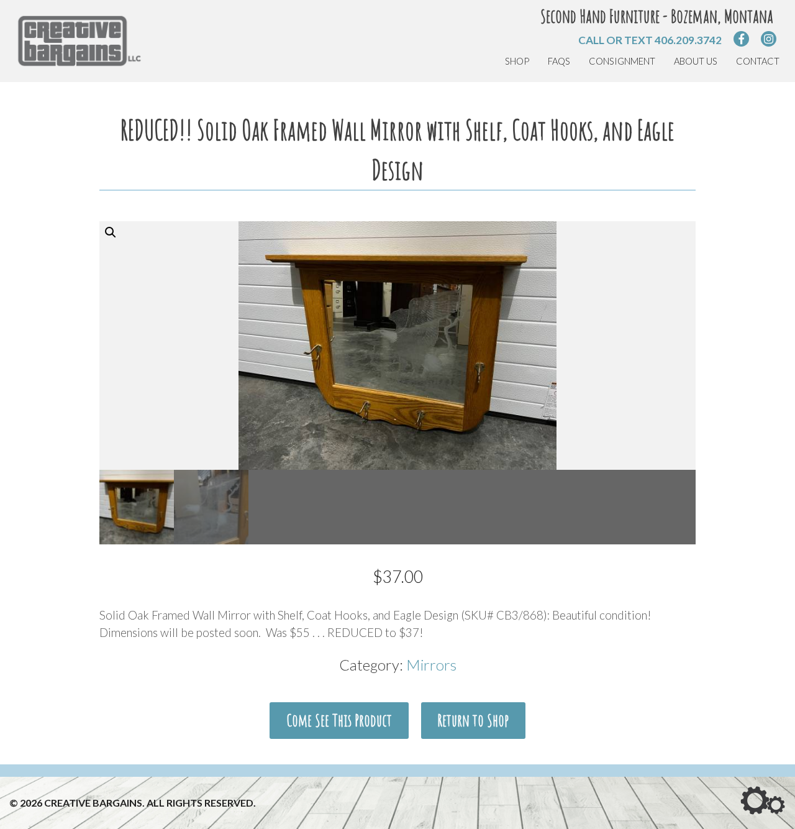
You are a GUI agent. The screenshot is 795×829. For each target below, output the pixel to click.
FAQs (559, 61)
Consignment (622, 61)
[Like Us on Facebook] (741, 39)
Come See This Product (339, 720)
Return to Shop (473, 720)
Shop (517, 61)
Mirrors (431, 665)
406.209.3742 (688, 40)
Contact (757, 61)
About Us (695, 61)
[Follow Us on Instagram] (768, 39)
